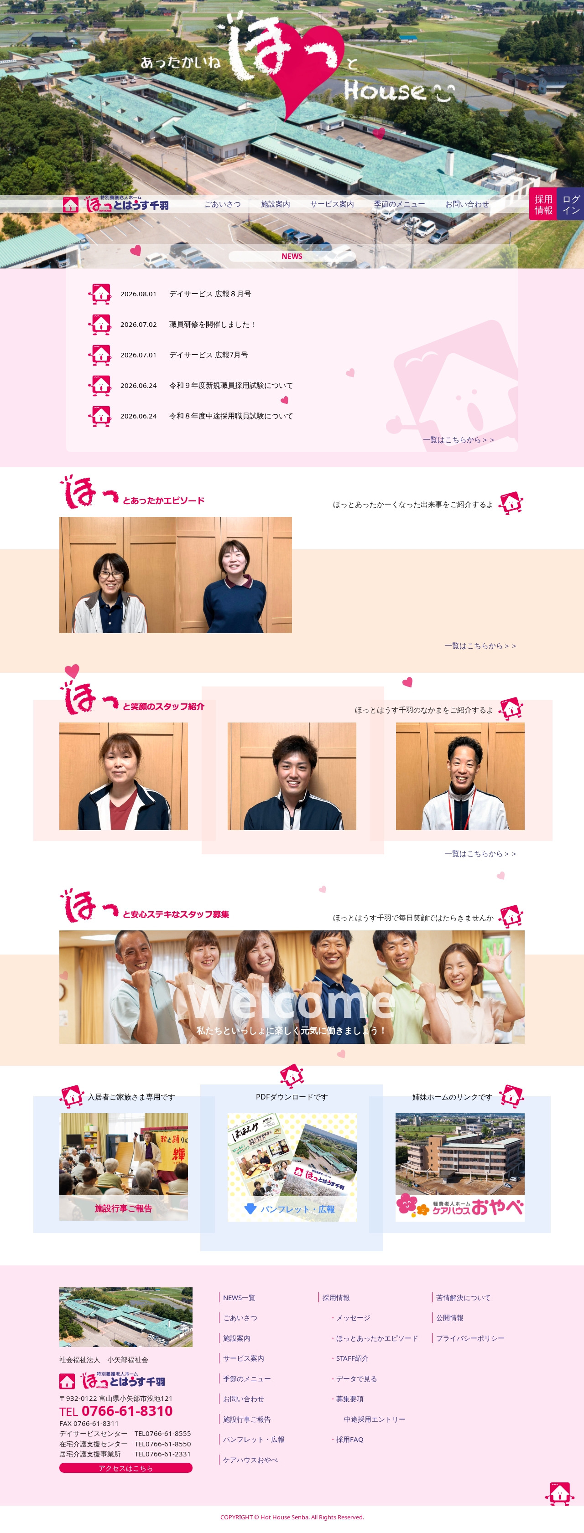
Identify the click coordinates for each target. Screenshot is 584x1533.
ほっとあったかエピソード (377, 1337)
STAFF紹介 (352, 1358)
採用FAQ (350, 1439)
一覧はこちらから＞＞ (459, 439)
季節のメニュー (399, 204)
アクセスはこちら (126, 1467)
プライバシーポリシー (470, 1337)
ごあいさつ (222, 204)
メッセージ (353, 1317)
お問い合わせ (467, 204)
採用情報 (544, 204)
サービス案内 (332, 204)
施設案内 (275, 204)
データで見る (356, 1378)
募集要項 (350, 1398)
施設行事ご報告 (247, 1419)
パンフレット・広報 (254, 1439)
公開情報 (450, 1317)
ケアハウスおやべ (250, 1459)
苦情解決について (463, 1297)
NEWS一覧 (239, 1297)
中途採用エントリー (375, 1419)
